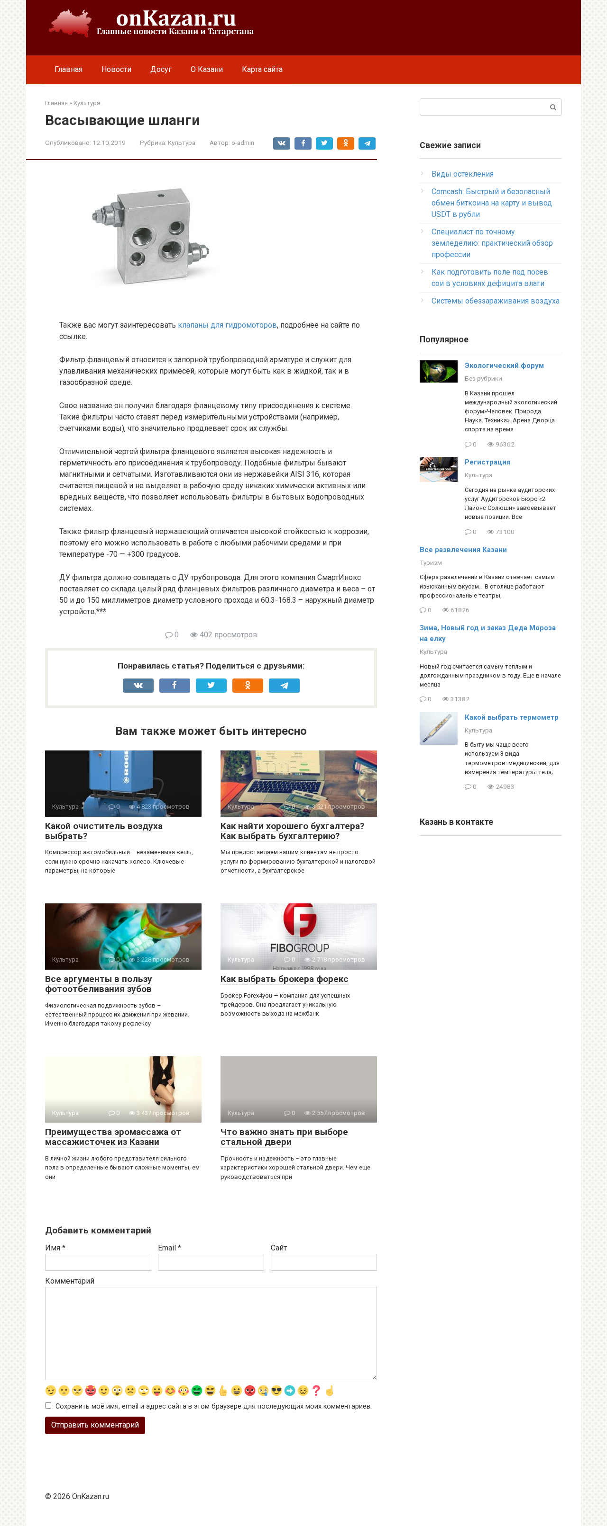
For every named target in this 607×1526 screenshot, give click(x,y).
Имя (55, 1247)
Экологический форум (504, 365)
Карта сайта (262, 69)
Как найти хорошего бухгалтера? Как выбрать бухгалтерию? (292, 831)
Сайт (279, 1247)
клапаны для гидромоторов (227, 325)
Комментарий (69, 1280)
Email (169, 1247)
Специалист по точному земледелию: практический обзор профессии (492, 243)
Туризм (431, 562)
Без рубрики (483, 378)
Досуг (161, 69)
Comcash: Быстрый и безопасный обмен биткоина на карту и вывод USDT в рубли (492, 203)
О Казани (207, 69)
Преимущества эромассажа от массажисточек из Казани (113, 1136)
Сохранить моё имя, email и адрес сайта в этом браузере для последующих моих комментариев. (213, 1406)
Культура (181, 142)
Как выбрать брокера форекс (285, 978)
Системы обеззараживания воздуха (496, 300)
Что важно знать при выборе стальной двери (284, 1136)
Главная (69, 69)
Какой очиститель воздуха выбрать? (104, 831)
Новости (116, 69)
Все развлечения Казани (463, 549)
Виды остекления (463, 174)
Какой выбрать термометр (512, 717)
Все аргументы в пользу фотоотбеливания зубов (98, 983)
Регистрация (487, 462)
